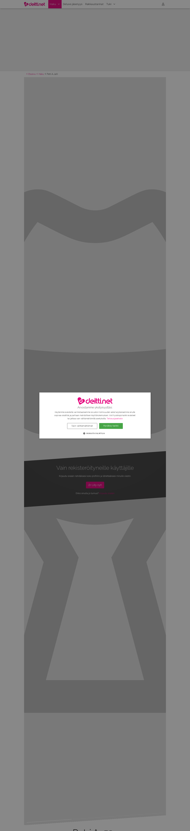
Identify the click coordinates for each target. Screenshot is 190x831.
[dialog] (95, 415)
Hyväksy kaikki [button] (111, 426)
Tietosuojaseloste (115, 419)
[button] (95, 433)
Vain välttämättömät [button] (82, 426)
